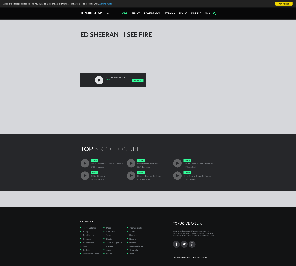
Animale (109, 246)
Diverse (196, 13)
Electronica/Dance (91, 253)
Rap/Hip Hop (88, 235)
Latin (85, 246)
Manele (132, 242)
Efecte (109, 239)
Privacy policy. (209, 235)
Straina (170, 13)
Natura (132, 239)
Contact (204, 257)
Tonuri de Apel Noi (114, 242)
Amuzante (110, 231)
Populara (87, 239)
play (99, 80)
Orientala (133, 250)
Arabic (132, 231)
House (183, 13)
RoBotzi (86, 250)
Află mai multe (105, 3)
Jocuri (108, 250)
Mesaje (109, 228)
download (137, 80)
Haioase (133, 235)
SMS (207, 13)
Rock (131, 253)
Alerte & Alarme (136, 246)
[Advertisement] (97, 52)
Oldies (109, 253)
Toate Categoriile (91, 228)
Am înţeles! (284, 3)
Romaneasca (152, 13)
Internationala (135, 228)
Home (124, 13)
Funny (136, 13)
